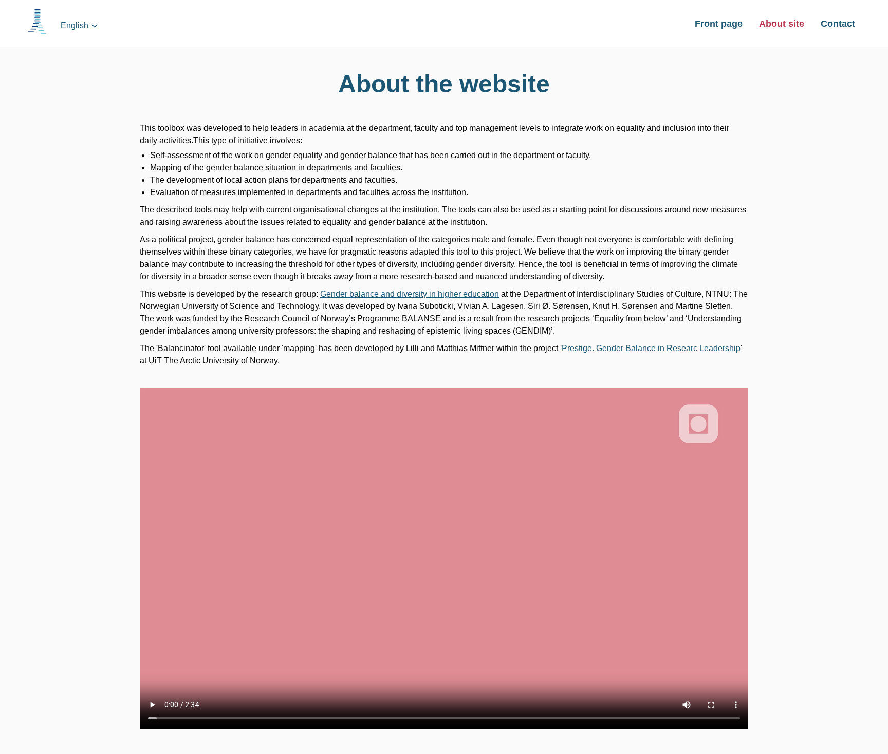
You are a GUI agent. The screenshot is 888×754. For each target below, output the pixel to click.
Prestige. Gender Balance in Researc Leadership (651, 348)
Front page (719, 23)
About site (781, 23)
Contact (838, 23)
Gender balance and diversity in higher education (409, 293)
